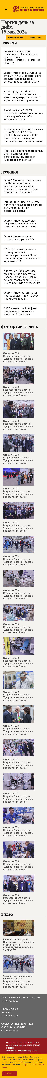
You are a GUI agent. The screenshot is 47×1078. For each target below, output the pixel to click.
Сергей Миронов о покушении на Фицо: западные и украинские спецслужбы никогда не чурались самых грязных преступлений (22, 186)
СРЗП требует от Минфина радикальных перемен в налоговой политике (20, 311)
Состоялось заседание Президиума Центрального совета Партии (22, 57)
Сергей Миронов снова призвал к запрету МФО (19, 238)
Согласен (9, 1073)
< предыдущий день (15, 37)
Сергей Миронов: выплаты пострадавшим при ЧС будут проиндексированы (22, 295)
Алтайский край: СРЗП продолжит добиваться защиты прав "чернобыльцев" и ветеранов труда (23, 114)
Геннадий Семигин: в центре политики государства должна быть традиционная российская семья (23, 206)
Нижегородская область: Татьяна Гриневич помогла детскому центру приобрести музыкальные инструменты (22, 96)
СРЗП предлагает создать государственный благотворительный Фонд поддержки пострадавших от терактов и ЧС (22, 255)
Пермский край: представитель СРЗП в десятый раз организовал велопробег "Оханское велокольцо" (23, 155)
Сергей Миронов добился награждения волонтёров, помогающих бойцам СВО (20, 223)
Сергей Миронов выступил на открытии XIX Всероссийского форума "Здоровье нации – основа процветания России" (22, 77)
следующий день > (35, 37)
